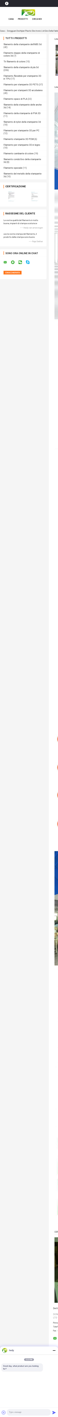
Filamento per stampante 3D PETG (21, 84)
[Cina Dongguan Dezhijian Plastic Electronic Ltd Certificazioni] (11, 196)
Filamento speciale (13, 168)
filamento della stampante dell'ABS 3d (23, 44)
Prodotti (23, 19)
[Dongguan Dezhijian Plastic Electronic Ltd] (29, 12)
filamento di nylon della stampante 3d (22, 122)
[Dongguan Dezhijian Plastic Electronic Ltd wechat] (21, 262)
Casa (11, 19)
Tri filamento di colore (14, 61)
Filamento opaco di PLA (15, 99)
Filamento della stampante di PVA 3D (22, 113)
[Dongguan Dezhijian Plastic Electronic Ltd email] (7, 262)
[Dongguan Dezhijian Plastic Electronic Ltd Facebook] (6, 3)
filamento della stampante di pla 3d (21, 67)
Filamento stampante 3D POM (19, 139)
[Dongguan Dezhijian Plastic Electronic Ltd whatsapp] (14, 262)
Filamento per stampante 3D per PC (21, 130)
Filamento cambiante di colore (19, 153)
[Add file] (4, 1412)
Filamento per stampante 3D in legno (22, 145)
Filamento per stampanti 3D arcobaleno (23, 90)
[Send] (54, 1412)
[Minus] (54, 1350)
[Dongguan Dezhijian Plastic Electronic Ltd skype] (29, 262)
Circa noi (37, 19)
